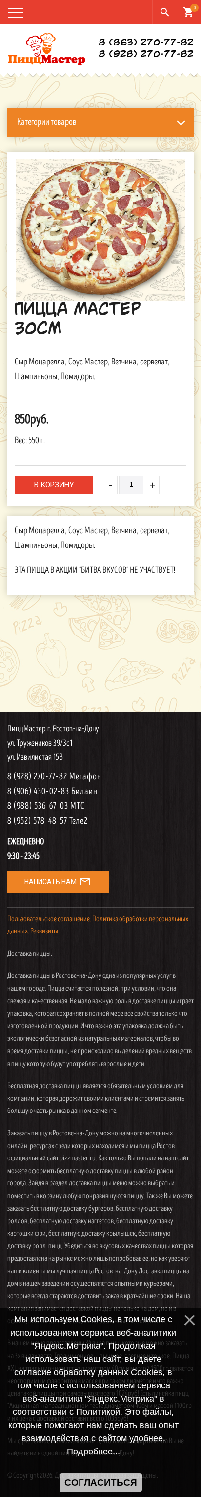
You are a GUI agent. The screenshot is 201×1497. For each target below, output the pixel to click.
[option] (100, 230)
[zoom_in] (100, 230)
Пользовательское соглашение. (49, 919)
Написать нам (57, 881)
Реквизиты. (45, 931)
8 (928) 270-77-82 (146, 55)
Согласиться (100, 1482)
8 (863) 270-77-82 (146, 43)
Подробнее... (93, 1451)
